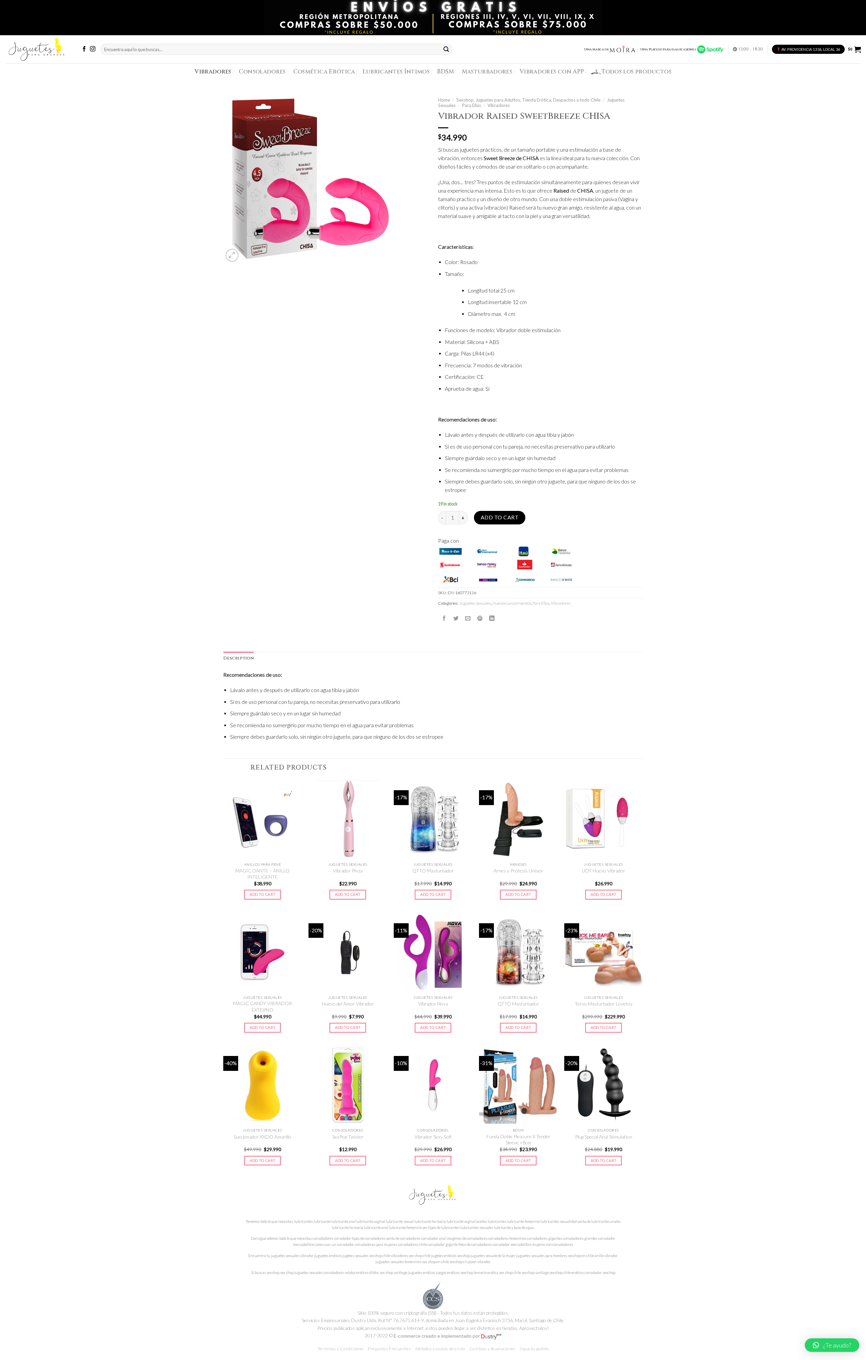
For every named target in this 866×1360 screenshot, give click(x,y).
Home (444, 100)
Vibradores (213, 71)
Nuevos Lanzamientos (512, 603)
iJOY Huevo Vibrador (603, 870)
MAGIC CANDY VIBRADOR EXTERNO (262, 1006)
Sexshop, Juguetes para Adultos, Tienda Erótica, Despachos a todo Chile (528, 100)
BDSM (445, 71)
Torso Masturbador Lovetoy (604, 1004)
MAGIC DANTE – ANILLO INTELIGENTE (262, 874)
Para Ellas (471, 105)
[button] (832, 1345)
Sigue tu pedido (534, 1348)
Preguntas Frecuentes (389, 1348)
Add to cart (500, 517)
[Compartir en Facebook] (444, 618)
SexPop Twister (348, 1137)
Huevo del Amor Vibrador (348, 1004)
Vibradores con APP (552, 71)
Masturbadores (487, 71)
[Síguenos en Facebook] (84, 49)
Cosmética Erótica (324, 71)
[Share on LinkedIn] (491, 618)
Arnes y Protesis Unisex (518, 870)
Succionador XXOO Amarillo (262, 1137)
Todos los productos (636, 71)
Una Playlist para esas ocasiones (668, 49)
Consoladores (262, 71)
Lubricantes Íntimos (396, 71)
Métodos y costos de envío (440, 1348)
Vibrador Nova (433, 1004)
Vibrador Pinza (348, 870)
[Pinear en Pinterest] (480, 618)
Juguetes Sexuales (475, 603)
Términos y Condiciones (341, 1348)
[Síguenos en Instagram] (92, 49)
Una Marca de (596, 49)
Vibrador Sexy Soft (433, 1137)
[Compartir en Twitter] (456, 618)
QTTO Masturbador (433, 870)
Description (238, 658)
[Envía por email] (467, 618)
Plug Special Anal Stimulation (603, 1137)
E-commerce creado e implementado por (437, 1336)
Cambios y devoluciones (492, 1348)
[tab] (238, 658)
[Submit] (446, 49)
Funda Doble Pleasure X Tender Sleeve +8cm (518, 1139)
